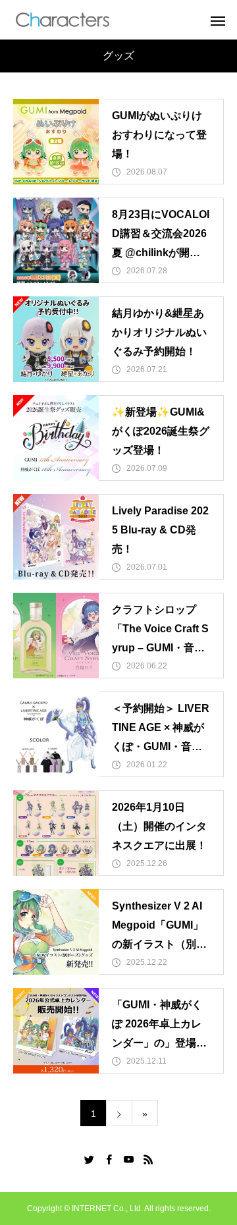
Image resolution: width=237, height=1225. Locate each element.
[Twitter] (88, 1159)
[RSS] (148, 1159)
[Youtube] (128, 1159)
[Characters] (62, 20)
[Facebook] (108, 1159)
